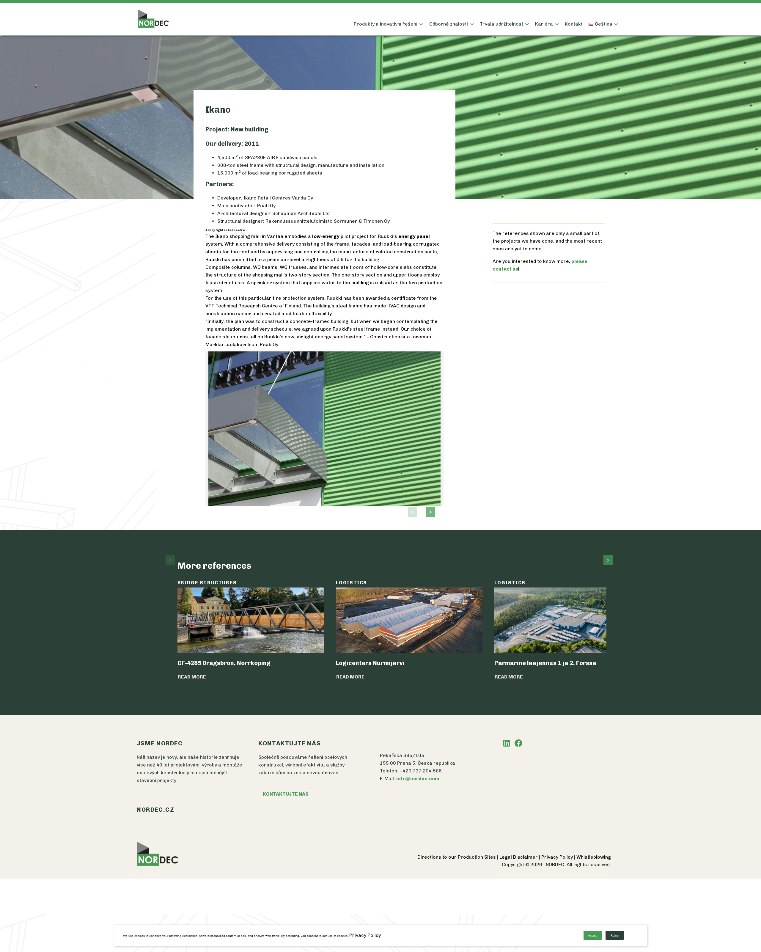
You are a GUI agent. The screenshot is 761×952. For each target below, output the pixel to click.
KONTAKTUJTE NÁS (286, 794)
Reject (615, 935)
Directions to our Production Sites (457, 857)
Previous (411, 512)
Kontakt (574, 24)
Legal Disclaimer (519, 857)
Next (429, 512)
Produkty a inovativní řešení (385, 24)
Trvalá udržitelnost (501, 24)
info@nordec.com (417, 778)
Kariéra (544, 24)
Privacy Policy (557, 857)
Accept (593, 935)
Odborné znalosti (448, 24)
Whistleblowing (593, 857)
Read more (192, 677)
